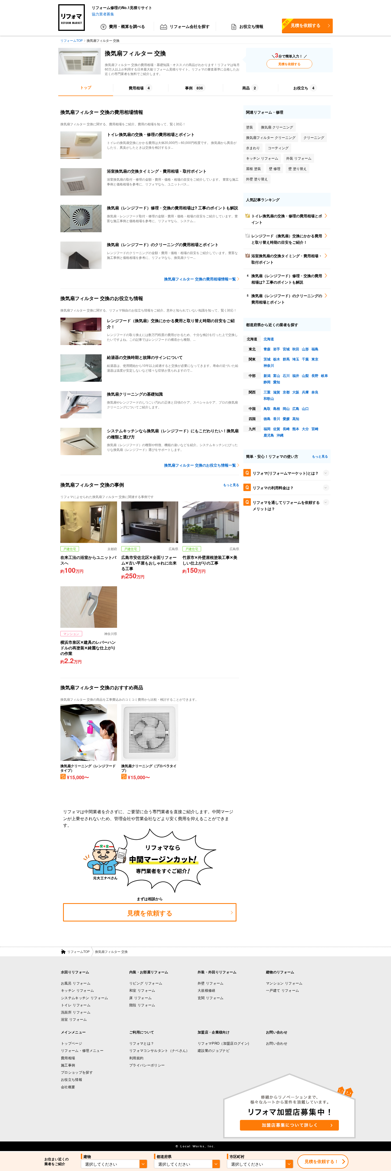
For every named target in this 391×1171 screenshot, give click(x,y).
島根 (276, 408)
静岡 (267, 381)
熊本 (295, 428)
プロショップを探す (77, 1072)
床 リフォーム (140, 997)
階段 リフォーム (142, 1004)
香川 (276, 418)
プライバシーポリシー (147, 1065)
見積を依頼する (301, 23)
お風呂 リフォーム (75, 983)
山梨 (305, 375)
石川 (286, 375)
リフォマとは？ (141, 1043)
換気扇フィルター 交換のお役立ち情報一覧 (200, 465)
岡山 (286, 408)
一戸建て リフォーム (282, 990)
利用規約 (136, 1057)
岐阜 (324, 375)
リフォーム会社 (190, 26)
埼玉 (295, 359)
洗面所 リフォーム (75, 1012)
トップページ (71, 1043)
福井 (295, 375)
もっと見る (231, 484)
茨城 (267, 359)
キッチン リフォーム (77, 990)
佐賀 (276, 428)
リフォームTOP (78, 951)
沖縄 (280, 435)
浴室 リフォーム (74, 1019)
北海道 (269, 338)
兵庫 (305, 392)
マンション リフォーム (284, 983)
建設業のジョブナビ (214, 1050)
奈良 (314, 392)
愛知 (276, 381)
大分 (305, 428)
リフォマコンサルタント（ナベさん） (159, 1050)
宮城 (286, 348)
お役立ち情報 (251, 26)
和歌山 (269, 398)
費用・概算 (127, 26)
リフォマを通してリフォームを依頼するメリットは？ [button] (286, 505)
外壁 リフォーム (211, 983)
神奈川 (269, 365)
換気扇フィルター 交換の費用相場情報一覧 (200, 278)
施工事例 (68, 1065)
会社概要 (68, 1086)
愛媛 (286, 418)
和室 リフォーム (142, 990)
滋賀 (276, 392)
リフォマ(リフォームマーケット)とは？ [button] (286, 473)
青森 (267, 348)
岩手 (276, 348)
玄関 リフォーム (211, 997)
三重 (267, 392)
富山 (276, 375)
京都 (286, 392)
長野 (314, 375)
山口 (305, 408)
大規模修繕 (206, 990)
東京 (314, 359)
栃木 (276, 359)
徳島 (267, 418)
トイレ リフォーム (75, 1004)
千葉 (305, 359)
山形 (305, 348)
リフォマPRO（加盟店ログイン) (223, 1043)
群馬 (286, 359)
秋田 (295, 348)
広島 (295, 408)
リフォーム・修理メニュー (82, 1050)
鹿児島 (269, 435)
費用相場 (68, 1057)
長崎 (286, 428)
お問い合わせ (276, 1043)
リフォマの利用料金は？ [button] (273, 487)
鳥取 (267, 408)
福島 (314, 348)
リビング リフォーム (145, 983)
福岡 (267, 428)
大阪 (295, 392)
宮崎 (314, 428)
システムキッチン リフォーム (84, 997)
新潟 (267, 375)
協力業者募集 (103, 13)
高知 (295, 418)
